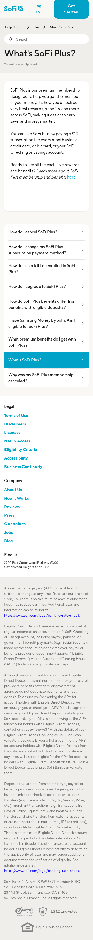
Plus (36, 27)
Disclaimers (15, 423)
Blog (8, 540)
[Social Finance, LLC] (14, 8)
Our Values (15, 523)
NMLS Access (17, 440)
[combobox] (50, 39)
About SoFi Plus (61, 27)
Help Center (14, 27)
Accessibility (16, 458)
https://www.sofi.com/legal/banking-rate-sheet (41, 615)
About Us (13, 489)
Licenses (12, 432)
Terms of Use (16, 415)
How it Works (16, 498)
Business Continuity (23, 466)
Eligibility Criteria (20, 449)
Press (9, 515)
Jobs (8, 532)
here (71, 177)
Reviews (12, 506)
